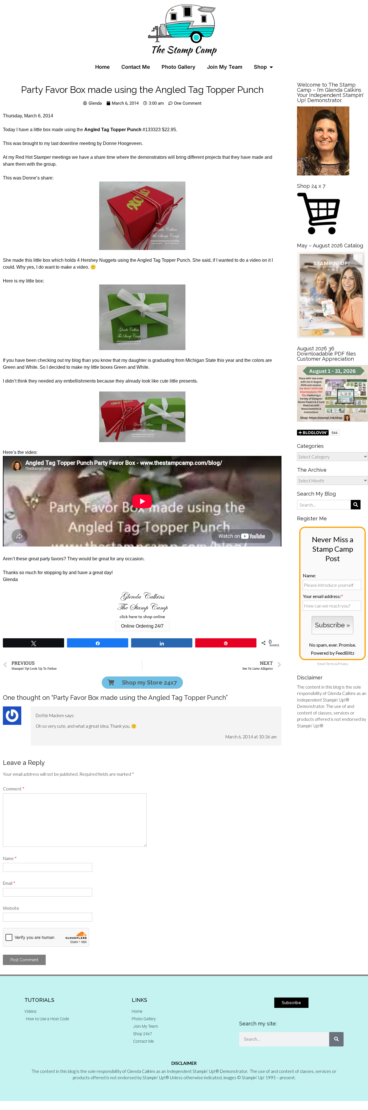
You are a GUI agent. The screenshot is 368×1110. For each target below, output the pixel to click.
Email (9, 883)
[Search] (336, 1039)
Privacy (343, 664)
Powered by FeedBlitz (332, 653)
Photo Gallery (178, 67)
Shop (260, 67)
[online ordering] (142, 605)
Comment (13, 788)
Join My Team (224, 67)
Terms (330, 664)
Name (10, 858)
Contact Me (135, 67)
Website (11, 908)
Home (102, 67)
